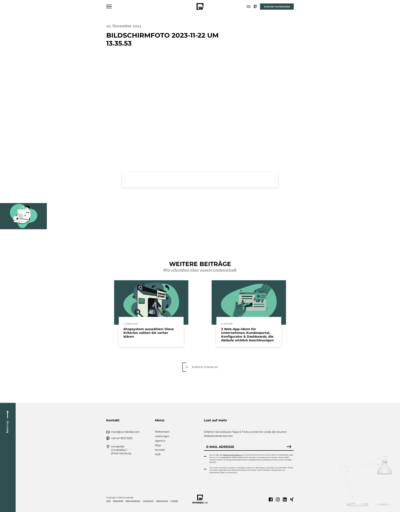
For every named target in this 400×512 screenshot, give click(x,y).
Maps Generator (132, 501)
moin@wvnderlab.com (125, 431)
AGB (157, 454)
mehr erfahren (151, 313)
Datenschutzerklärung (232, 455)
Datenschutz (162, 501)
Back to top (7, 427)
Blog (158, 445)
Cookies (174, 501)
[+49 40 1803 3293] (255, 6)
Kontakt (160, 449)
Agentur (160, 440)
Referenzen (162, 431)
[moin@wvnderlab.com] (248, 6)
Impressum (148, 501)
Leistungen (162, 436)
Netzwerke (118, 501)
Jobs (108, 501)
